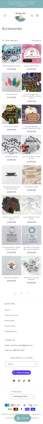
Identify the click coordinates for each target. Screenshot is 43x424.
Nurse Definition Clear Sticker (31, 218)
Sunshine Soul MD (12, 414)
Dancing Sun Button (11, 277)
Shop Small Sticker (31, 187)
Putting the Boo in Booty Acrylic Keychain (11, 248)
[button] (4, 15)
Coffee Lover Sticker (31, 66)
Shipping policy (34, 418)
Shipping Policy (11, 331)
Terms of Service (11, 315)
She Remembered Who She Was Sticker (11, 188)
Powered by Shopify (24, 414)
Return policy (10, 320)
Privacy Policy (10, 326)
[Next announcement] (38, 4)
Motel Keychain (11, 94)
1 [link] (15, 293)
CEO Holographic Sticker (12, 66)
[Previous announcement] (4, 4)
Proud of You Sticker (11, 126)
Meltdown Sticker (11, 156)
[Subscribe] (34, 364)
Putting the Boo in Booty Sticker (31, 157)
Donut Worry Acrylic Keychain (31, 278)
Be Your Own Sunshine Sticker (11, 218)
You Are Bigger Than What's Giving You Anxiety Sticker (31, 96)
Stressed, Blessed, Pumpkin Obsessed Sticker (31, 127)
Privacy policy (10, 418)
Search (7, 310)
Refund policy (37, 414)
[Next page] (28, 293)
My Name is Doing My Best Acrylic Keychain (32, 248)
